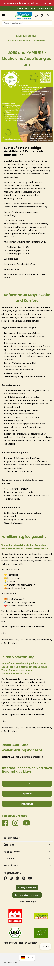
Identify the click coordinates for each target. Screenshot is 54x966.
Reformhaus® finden (26, 8)
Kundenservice (45, 8)
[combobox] (27, 22)
